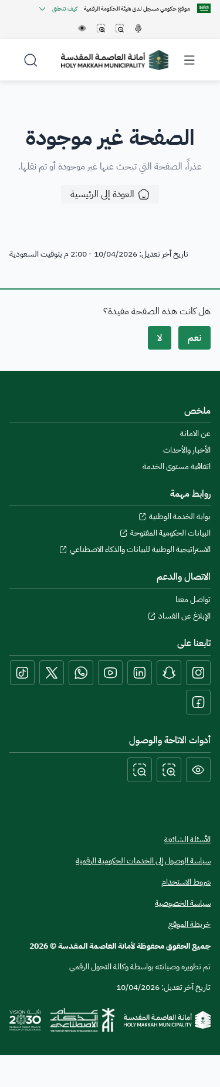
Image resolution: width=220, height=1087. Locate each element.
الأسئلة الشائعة (187, 839)
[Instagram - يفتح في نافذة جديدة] (198, 672)
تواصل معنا (193, 600)
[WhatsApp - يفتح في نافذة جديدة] (81, 672)
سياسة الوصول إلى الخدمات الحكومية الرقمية (143, 861)
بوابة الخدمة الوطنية (180, 517)
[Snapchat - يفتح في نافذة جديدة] (169, 672)
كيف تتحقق (64, 8)
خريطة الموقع (189, 924)
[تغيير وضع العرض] (198, 769)
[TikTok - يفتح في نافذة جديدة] (22, 672)
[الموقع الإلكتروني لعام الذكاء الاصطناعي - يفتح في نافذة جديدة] (82, 1020)
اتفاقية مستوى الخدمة (177, 467)
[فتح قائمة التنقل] (189, 60)
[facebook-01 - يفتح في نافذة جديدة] (198, 702)
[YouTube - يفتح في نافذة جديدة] (110, 672)
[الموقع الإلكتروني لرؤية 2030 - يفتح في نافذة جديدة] (25, 1020)
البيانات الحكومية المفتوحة (170, 533)
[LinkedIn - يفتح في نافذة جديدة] (139, 672)
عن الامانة (195, 434)
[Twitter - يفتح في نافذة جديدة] (51, 672)
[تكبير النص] (169, 769)
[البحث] (30, 60)
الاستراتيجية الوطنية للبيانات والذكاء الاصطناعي (140, 550)
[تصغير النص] (139, 769)
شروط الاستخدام (186, 882)
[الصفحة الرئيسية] (167, 1020)
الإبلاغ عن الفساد (184, 616)
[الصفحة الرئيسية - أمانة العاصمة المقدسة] (114, 60)
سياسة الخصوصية (183, 903)
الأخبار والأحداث (187, 450)
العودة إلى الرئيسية (102, 194)
